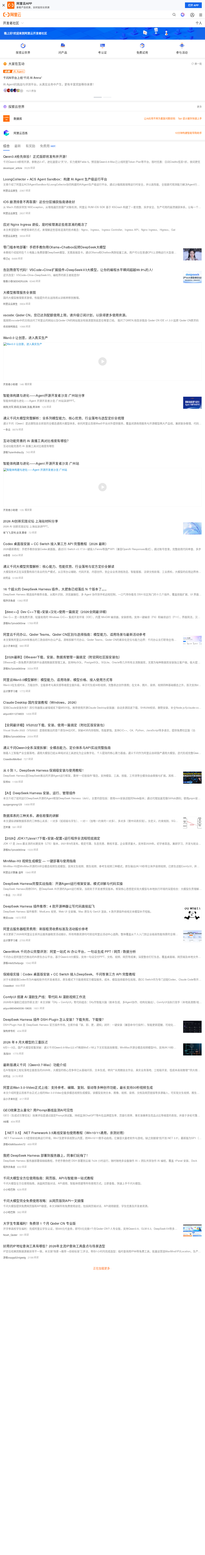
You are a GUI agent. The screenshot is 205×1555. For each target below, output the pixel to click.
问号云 (6, 578)
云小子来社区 (10, 645)
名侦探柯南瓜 (10, 326)
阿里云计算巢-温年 (13, 872)
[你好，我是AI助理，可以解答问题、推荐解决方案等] (182, 14)
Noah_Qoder (10, 1234)
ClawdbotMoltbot (12, 759)
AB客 (6, 1121)
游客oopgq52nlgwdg (14, 1257)
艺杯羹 (6, 827)
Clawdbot (8, 985)
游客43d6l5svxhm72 (14, 1144)
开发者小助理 (10, 384)
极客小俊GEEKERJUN (15, 281)
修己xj (6, 258)
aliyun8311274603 (13, 713)
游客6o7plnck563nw (14, 623)
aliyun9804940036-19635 (17, 1008)
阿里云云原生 (10, 190)
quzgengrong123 (12, 804)
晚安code (8, 917)
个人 (199, 23)
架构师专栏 (9, 1031)
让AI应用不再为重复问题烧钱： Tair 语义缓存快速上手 (173, 118)
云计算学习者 (10, 691)
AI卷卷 (6, 555)
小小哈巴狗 (9, 1189)
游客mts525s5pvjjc (13, 963)
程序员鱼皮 (9, 600)
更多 (199, 106)
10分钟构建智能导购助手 (188, 133)
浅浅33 (7, 1053)
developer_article (12, 168)
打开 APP (193, 5)
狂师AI (6, 781)
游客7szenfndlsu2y (13, 452)
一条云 (6, 429)
